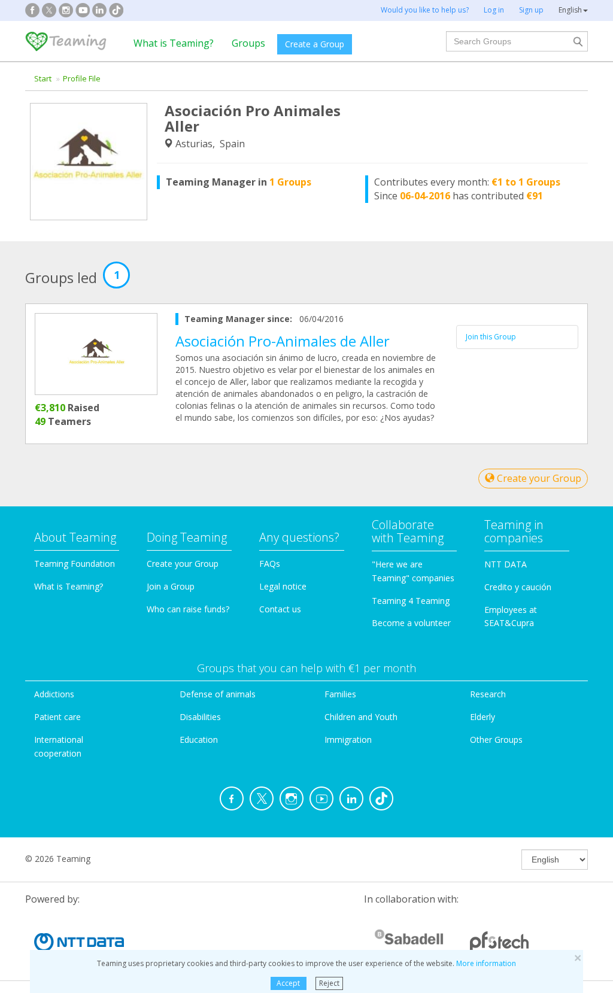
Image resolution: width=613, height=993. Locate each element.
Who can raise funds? (188, 609)
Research (488, 694)
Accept (288, 983)
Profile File (82, 78)
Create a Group (314, 44)
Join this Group (491, 337)
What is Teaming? (173, 43)
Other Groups (496, 739)
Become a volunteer (411, 622)
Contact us (280, 609)
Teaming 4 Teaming (411, 600)
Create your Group (537, 478)
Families (340, 694)
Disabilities (200, 716)
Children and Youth (360, 716)
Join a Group (171, 586)
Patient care (57, 716)
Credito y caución (517, 587)
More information (486, 963)
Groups (248, 43)
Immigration (348, 739)
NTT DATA (505, 564)
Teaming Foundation (74, 563)
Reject (329, 983)
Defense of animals (218, 694)
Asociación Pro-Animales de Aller (282, 341)
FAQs (269, 563)
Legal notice (282, 586)
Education (199, 739)
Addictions (54, 694)
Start (42, 78)
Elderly (482, 716)
